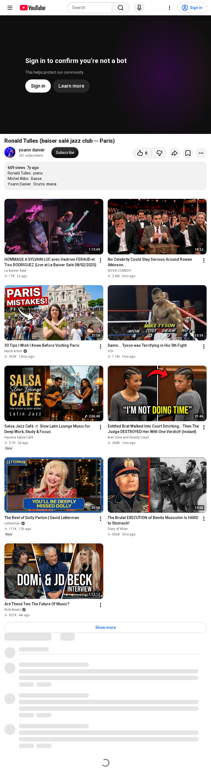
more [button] (51, 184)
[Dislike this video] (159, 153)
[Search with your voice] (139, 7)
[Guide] (10, 7)
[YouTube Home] (32, 7)
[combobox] (91, 7)
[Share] (174, 153)
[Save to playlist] (187, 153)
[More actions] (201, 153)
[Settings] (169, 7)
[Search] (120, 7)
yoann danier (32, 150)
